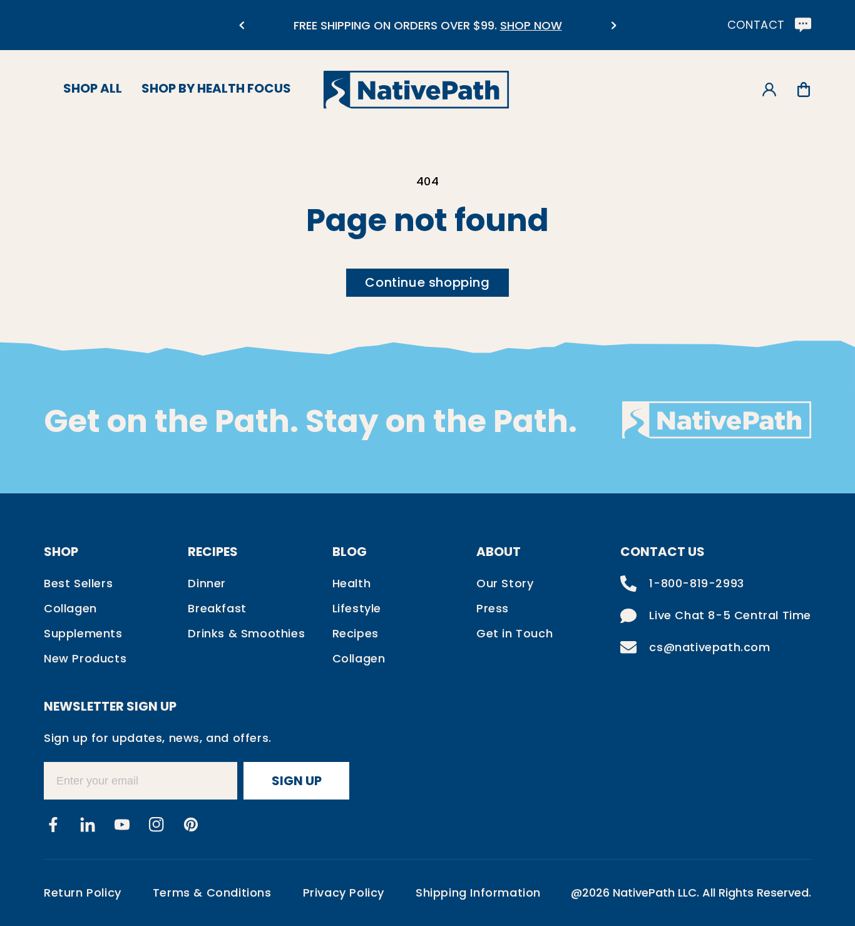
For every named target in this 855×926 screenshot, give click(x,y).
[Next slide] (614, 25)
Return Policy (82, 892)
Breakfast (217, 608)
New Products (85, 658)
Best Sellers (78, 583)
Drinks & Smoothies (246, 633)
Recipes (355, 633)
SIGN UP (297, 781)
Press (492, 608)
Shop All (92, 88)
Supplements (83, 633)
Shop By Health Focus (216, 88)
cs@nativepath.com (709, 647)
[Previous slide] (241, 25)
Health (351, 583)
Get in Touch (514, 633)
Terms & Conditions (212, 892)
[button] (803, 90)
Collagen (70, 608)
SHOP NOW (531, 25)
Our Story (504, 583)
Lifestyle (356, 608)
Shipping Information (478, 892)
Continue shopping (427, 282)
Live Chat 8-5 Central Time (730, 615)
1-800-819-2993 (696, 583)
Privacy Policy (343, 892)
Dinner (207, 583)
